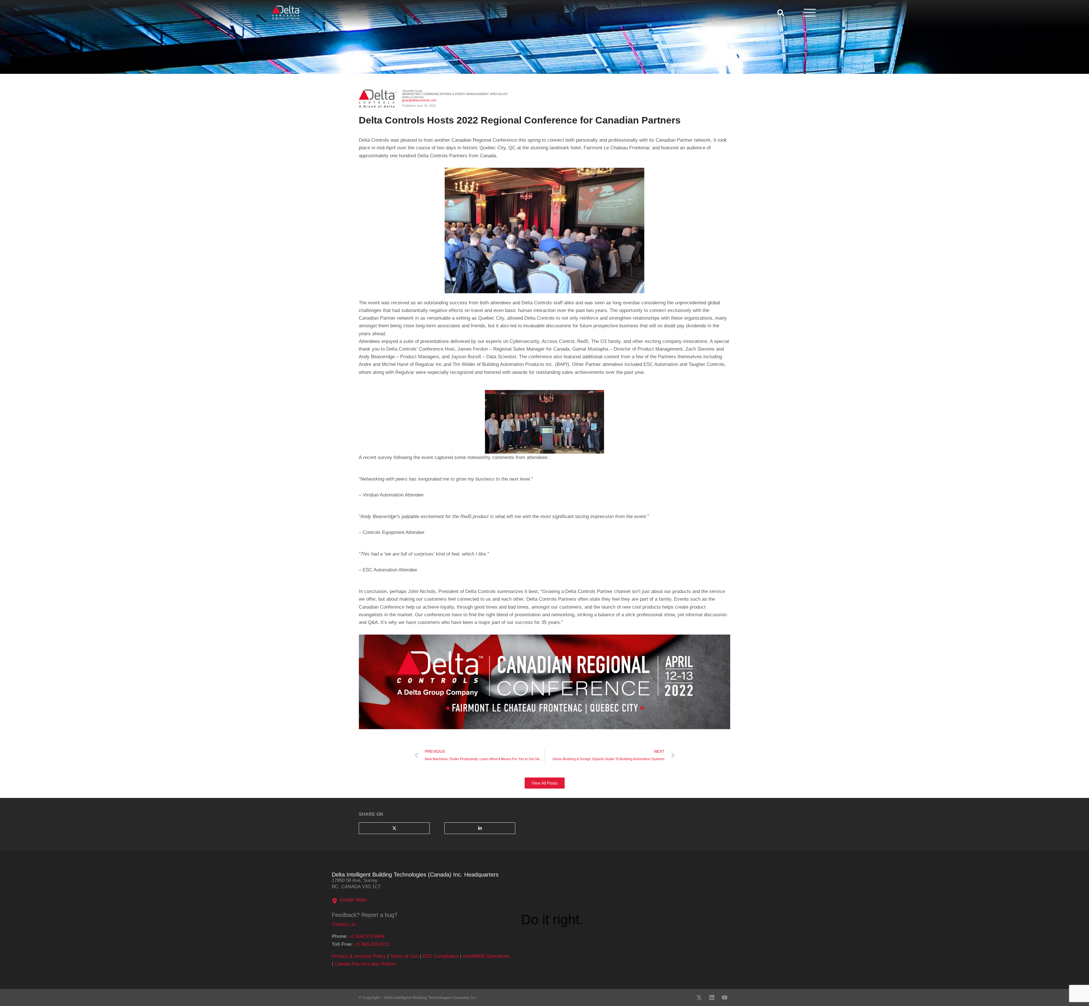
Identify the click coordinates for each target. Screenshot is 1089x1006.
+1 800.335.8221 (372, 944)
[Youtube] (724, 997)
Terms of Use (404, 956)
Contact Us (344, 924)
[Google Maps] (334, 901)
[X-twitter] (699, 997)
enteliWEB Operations (486, 956)
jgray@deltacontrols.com (419, 100)
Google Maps (353, 899)
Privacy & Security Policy (359, 956)
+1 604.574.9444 (366, 936)
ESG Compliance (440, 956)
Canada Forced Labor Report (365, 964)
